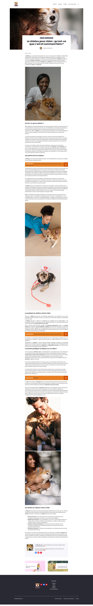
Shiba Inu (55, 4)
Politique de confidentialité (69, 598)
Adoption (60, 4)
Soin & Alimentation (72, 4)
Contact (77, 598)
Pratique (65, 4)
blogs (54, 584)
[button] (78, 4)
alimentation (55, 337)
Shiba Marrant (50, 48)
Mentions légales (58, 598)
